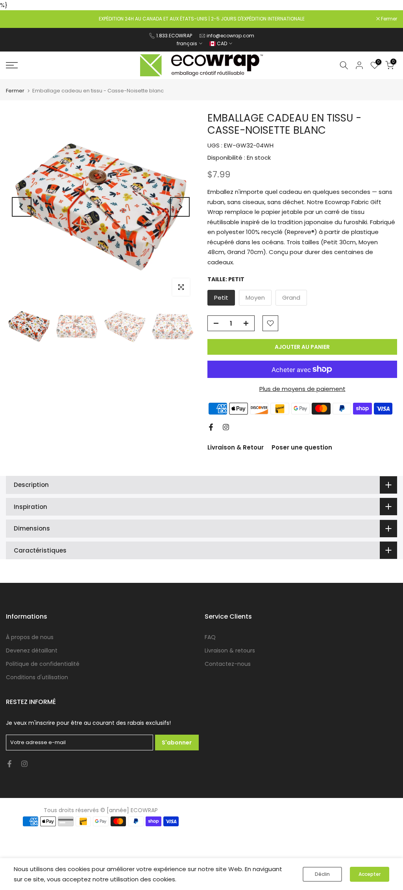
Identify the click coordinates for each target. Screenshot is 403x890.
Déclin (322, 874)
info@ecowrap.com (230, 35)
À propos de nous (30, 637)
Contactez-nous (228, 664)
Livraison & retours (230, 650)
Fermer (18, 19)
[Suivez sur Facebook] (210, 427)
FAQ (210, 637)
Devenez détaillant (31, 650)
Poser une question (302, 447)
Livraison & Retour (235, 447)
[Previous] (21, 207)
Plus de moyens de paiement (302, 389)
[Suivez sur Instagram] (225, 427)
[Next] (180, 207)
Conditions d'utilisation (37, 677)
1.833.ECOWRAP (174, 35)
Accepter (370, 874)
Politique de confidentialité (42, 664)
